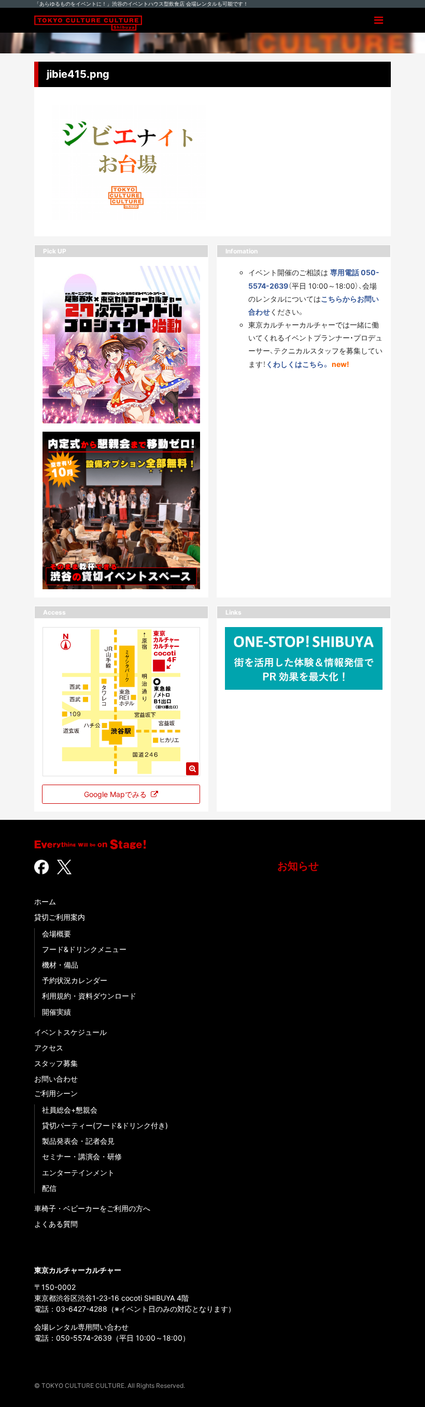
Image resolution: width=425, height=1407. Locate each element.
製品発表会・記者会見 (78, 1140)
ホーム (45, 901)
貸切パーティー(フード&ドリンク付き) (105, 1125)
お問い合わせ (56, 1078)
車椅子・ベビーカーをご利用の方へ (92, 1208)
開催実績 (56, 1011)
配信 (49, 1188)
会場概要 (56, 933)
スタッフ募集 (56, 1063)
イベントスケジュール (70, 1032)
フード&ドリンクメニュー (84, 949)
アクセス (48, 1047)
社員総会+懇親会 (69, 1109)
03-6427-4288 (81, 1308)
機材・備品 (60, 964)
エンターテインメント (78, 1172)
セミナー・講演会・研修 (82, 1156)
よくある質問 (56, 1223)
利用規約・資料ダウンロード (89, 995)
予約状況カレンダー (74, 980)
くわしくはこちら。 (298, 364)
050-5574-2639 (84, 1337)
